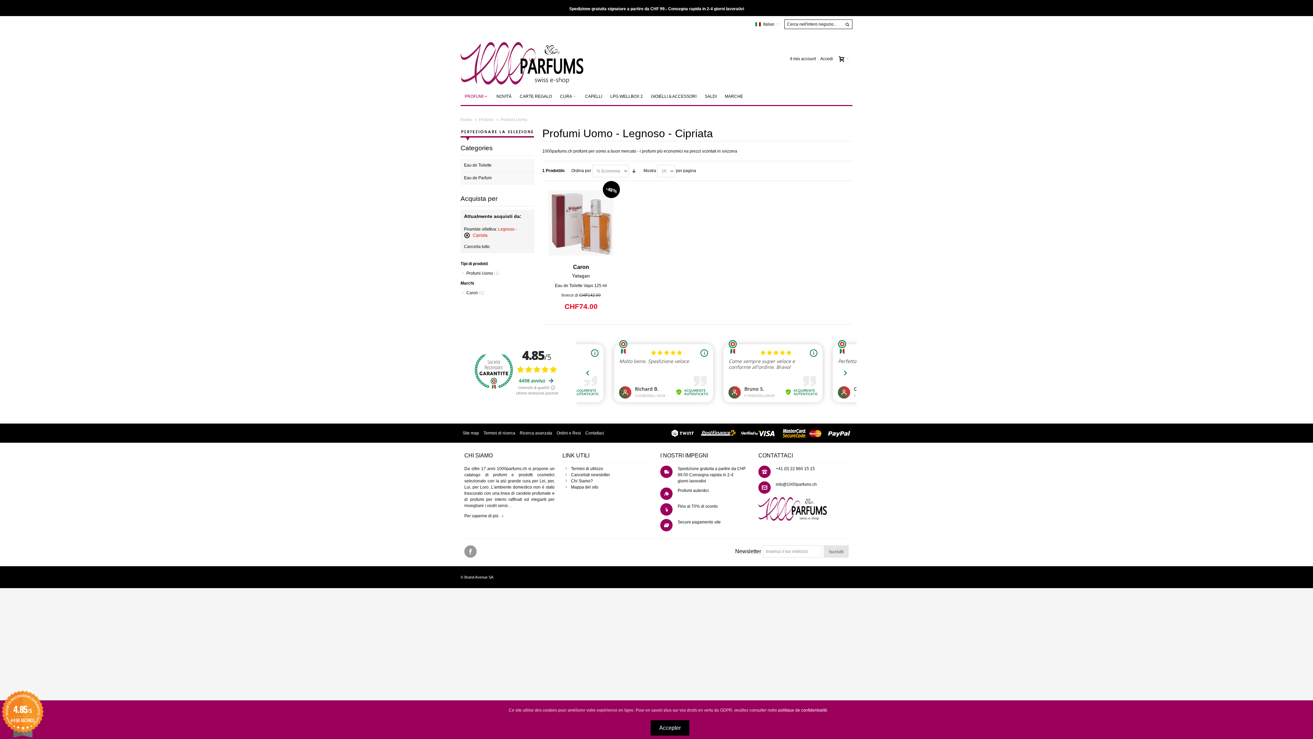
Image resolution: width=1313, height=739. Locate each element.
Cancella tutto (477, 246)
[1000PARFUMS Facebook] (470, 551)
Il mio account (803, 58)
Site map (471, 433)
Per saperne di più (481, 516)
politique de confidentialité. (803, 710)
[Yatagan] (581, 223)
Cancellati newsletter (590, 474)
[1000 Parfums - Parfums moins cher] (522, 59)
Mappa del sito (584, 487)
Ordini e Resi (569, 433)
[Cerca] (847, 24)
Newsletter (748, 551)
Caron (475, 292)
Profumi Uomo (482, 273)
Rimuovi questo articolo (467, 235)
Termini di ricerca (499, 433)
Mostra (650, 170)
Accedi (826, 58)
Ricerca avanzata (536, 433)
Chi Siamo (581, 481)
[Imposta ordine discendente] (634, 171)
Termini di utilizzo (587, 468)
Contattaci (594, 433)
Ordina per (581, 170)
